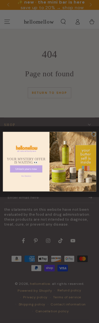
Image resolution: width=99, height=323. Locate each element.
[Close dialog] (94, 134)
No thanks (26, 176)
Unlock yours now (26, 168)
